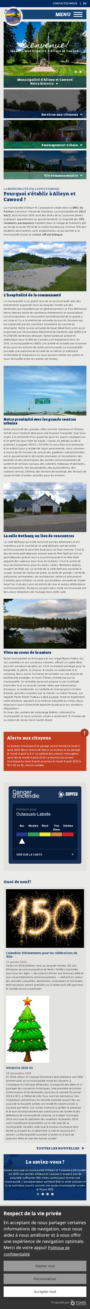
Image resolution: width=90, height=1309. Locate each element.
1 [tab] (70, 71)
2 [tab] (75, 71)
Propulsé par (60, 1302)
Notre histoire (42, 84)
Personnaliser (45, 1278)
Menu (63, 14)
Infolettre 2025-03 (19, 1068)
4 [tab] (52, 1194)
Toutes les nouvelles (57, 1148)
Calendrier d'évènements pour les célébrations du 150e (41, 955)
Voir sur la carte (29, 854)
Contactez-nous (65, 3)
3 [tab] (80, 71)
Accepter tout (45, 1291)
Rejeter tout (45, 1265)
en (84, 3)
